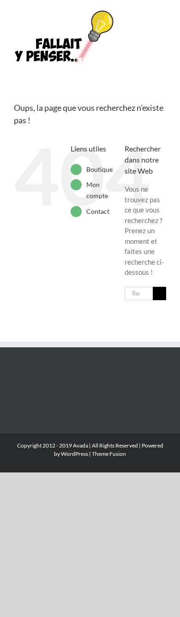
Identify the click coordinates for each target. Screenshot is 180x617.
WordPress (74, 453)
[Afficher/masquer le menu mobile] (162, 14)
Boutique (99, 169)
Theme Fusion (109, 453)
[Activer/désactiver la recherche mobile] (146, 14)
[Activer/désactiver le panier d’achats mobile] (129, 14)
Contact (97, 211)
